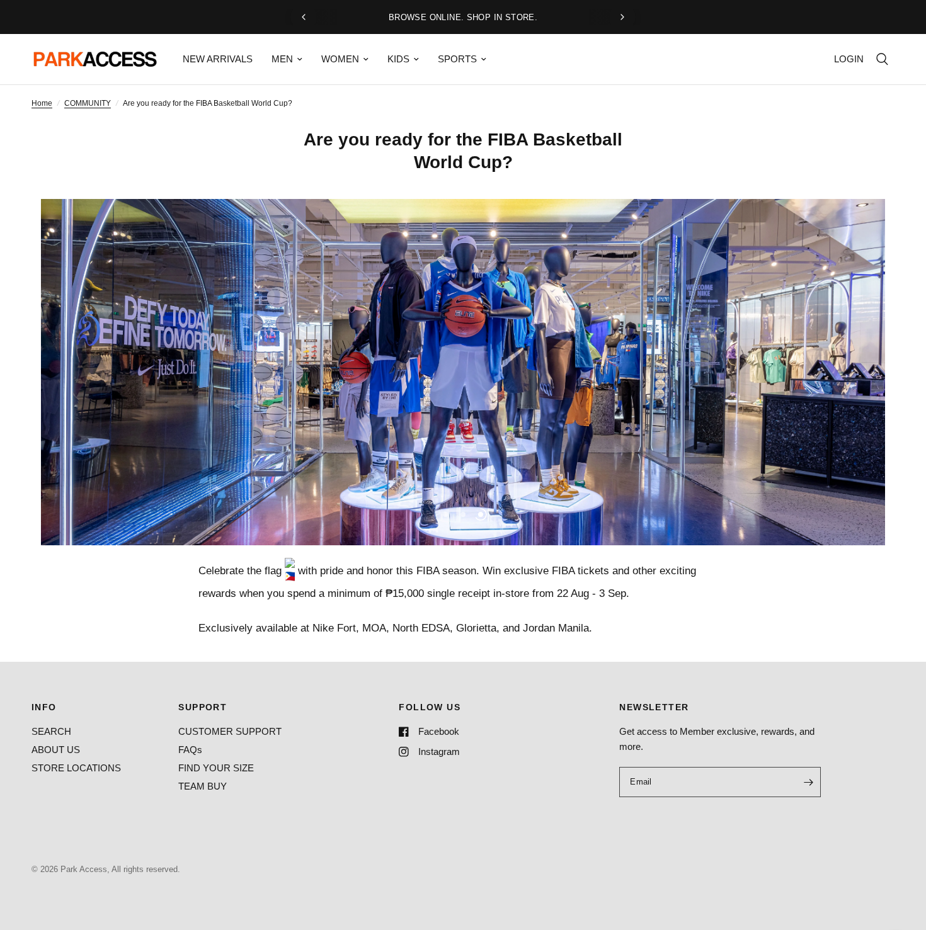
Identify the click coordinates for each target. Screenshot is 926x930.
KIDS (398, 59)
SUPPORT (202, 707)
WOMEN (340, 59)
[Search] (882, 59)
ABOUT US (55, 749)
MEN (282, 59)
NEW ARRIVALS (218, 59)
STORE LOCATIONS (76, 768)
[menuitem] (217, 59)
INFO (44, 707)
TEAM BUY (202, 786)
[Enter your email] (808, 782)
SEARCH (51, 731)
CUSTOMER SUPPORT (230, 731)
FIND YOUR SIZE (216, 768)
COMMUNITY (87, 103)
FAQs (190, 749)
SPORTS (457, 59)
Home (41, 103)
